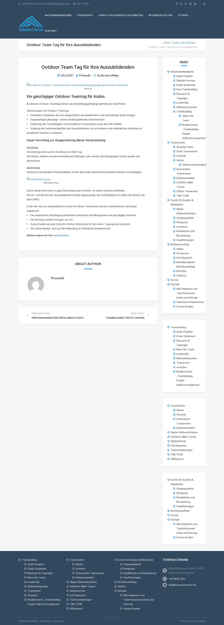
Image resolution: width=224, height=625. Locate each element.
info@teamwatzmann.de (182, 584)
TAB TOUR (182, 195)
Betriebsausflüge (160, 15)
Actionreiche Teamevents (90, 573)
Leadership (182, 102)
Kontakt (51, 30)
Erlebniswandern (185, 178)
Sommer (181, 155)
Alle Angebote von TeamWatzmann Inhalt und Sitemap (187, 293)
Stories (183, 15)
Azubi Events (62, 235)
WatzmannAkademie (58, 15)
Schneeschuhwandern (194, 164)
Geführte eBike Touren (183, 436)
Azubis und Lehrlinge (183, 42)
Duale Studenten (185, 84)
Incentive (181, 367)
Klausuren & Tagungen (40, 573)
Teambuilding (184, 111)
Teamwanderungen (182, 450)
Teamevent (183, 362)
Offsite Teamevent (187, 191)
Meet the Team (185, 349)
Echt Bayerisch (184, 257)
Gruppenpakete (185, 217)
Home (166, 42)
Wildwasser (177, 458)
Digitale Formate (185, 80)
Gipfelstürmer (178, 441)
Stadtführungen (185, 240)
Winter (180, 160)
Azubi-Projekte (184, 76)
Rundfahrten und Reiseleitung (139, 573)
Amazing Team (184, 146)
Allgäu (179, 248)
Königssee (182, 222)
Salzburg (181, 275)
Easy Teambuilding (186, 89)
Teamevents (85, 15)
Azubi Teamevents (186, 151)
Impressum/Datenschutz (190, 302)
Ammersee (182, 253)
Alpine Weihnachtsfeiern (184, 432)
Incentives (182, 226)
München (181, 271)
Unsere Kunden (184, 306)
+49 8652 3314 (177, 578)
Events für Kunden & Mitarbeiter (121, 15)
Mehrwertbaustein (186, 107)
